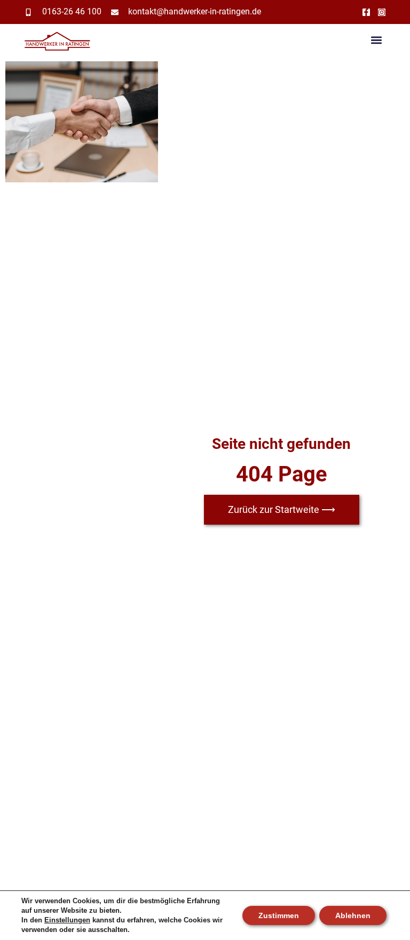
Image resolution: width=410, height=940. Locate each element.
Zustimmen (278, 915)
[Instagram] (381, 12)
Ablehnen (352, 915)
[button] (376, 40)
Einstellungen (67, 920)
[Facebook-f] (366, 12)
